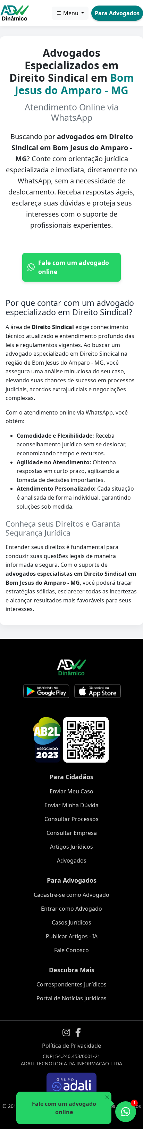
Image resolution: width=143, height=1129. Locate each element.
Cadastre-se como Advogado (71, 895)
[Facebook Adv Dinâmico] (78, 1032)
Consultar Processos (71, 819)
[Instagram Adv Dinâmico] (66, 1032)
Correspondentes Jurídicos (71, 984)
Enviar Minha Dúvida (71, 805)
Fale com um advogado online (73, 267)
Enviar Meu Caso (71, 791)
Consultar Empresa (72, 833)
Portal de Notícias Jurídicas (71, 998)
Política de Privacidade (71, 1045)
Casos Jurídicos (71, 922)
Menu (71, 13)
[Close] (107, 1097)
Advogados (71, 860)
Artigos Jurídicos (71, 846)
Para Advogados (117, 13)
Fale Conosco (71, 950)
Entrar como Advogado (71, 908)
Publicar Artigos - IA (72, 936)
